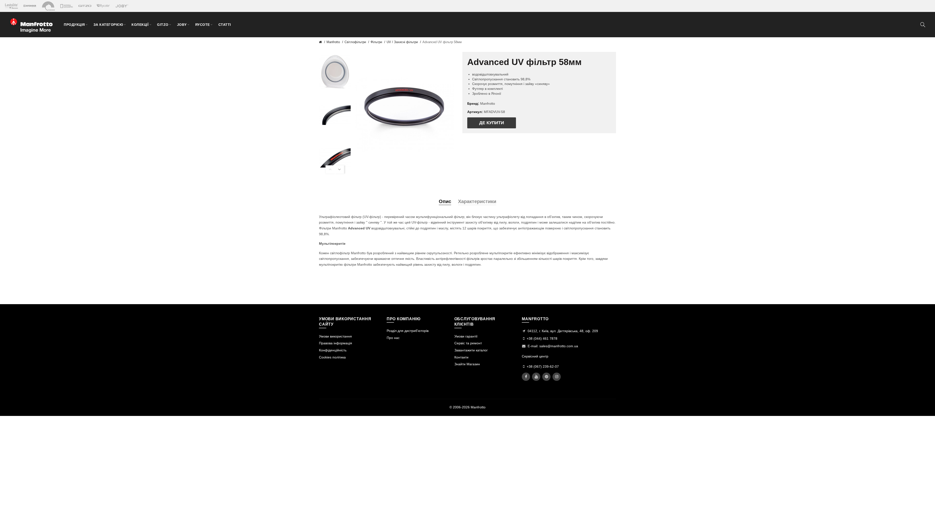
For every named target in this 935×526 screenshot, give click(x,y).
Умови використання (335, 336)
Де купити (491, 122)
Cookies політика (332, 357)
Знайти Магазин (467, 364)
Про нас (393, 338)
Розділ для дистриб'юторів (408, 331)
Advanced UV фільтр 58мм (442, 42)
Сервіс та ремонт (468, 343)
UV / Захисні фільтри (402, 42)
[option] (335, 72)
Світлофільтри (355, 42)
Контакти (461, 357)
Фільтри (376, 42)
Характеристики (477, 201)
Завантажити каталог (471, 350)
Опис (445, 201)
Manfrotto (333, 42)
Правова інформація (335, 343)
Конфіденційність (332, 350)
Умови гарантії (465, 336)
